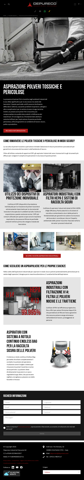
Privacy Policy (7, 460)
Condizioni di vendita (22, 463)
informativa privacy (24, 427)
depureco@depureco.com (59, 453)
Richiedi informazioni (15, 131)
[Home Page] (42, 4)
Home (4, 15)
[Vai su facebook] (21, 467)
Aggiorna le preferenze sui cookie (29, 460)
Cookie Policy (15, 460)
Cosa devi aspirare (12, 15)
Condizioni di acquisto (9, 463)
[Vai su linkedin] (13, 467)
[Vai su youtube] (17, 467)
